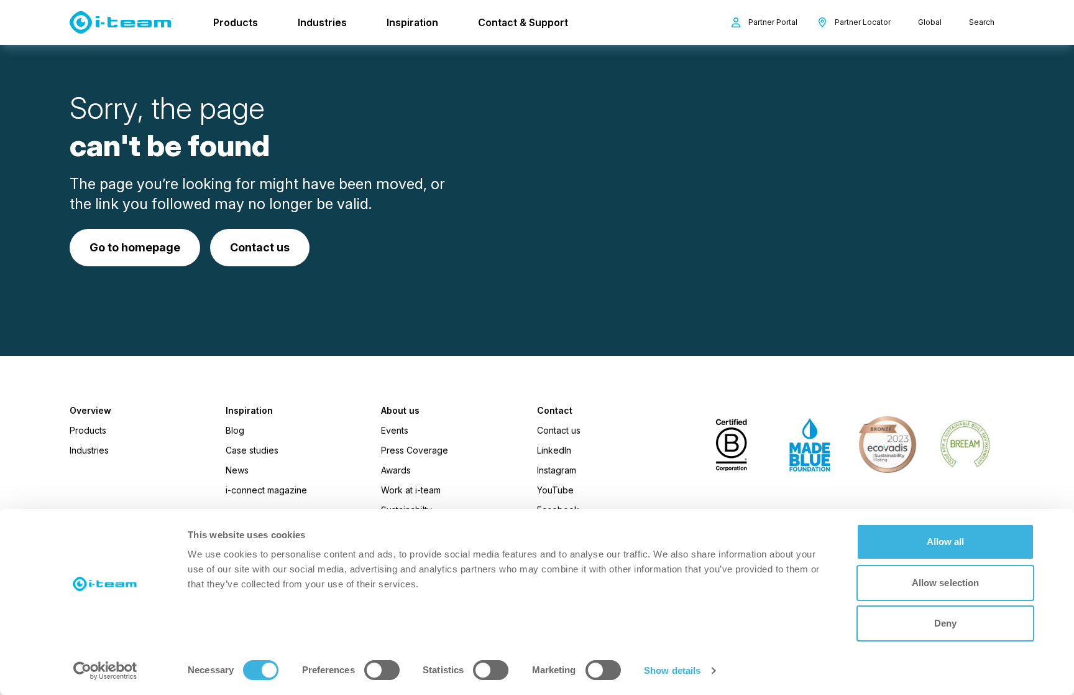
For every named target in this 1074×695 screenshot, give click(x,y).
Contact (554, 411)
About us (400, 411)
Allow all (946, 541)
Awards (396, 470)
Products (235, 22)
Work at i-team (411, 490)
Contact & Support (523, 22)
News (237, 470)
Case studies (252, 450)
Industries (322, 22)
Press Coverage (414, 450)
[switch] (382, 670)
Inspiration (412, 22)
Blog (235, 430)
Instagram (556, 470)
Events (394, 430)
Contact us (559, 430)
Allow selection (946, 582)
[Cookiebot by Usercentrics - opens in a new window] (105, 670)
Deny (945, 623)
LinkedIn (554, 450)
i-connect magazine (266, 490)
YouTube (555, 490)
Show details (672, 670)
